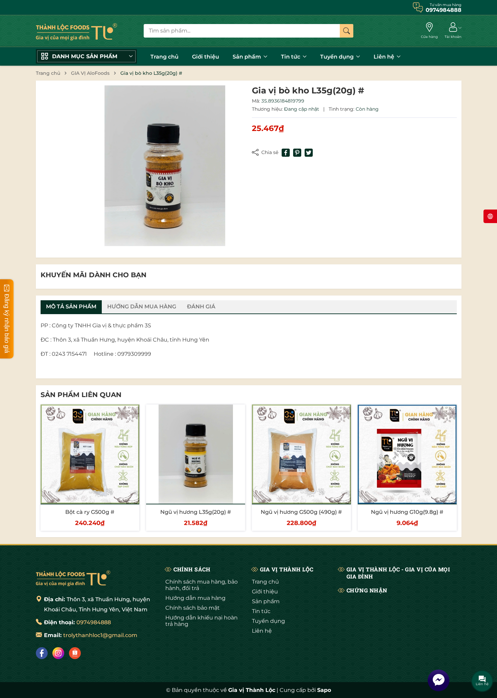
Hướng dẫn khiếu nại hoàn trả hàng (201, 620)
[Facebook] (42, 653)
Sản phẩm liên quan (81, 395)
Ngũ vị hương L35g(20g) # (195, 512)
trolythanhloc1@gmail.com (100, 635)
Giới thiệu (205, 56)
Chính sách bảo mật (192, 608)
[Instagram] (58, 653)
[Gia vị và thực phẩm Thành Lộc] (73, 577)
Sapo (324, 690)
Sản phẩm (247, 56)
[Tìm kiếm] (346, 31)
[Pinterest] (297, 153)
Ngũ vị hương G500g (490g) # (301, 512)
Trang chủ (164, 56)
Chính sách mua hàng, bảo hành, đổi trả (201, 585)
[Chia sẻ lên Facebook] (286, 153)
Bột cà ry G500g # (89, 512)
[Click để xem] (165, 165)
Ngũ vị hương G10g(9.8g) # (407, 512)
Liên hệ (385, 56)
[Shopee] (75, 653)
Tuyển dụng (337, 56)
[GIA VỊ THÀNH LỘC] (76, 31)
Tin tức (291, 56)
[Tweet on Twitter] (309, 153)
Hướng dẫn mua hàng (195, 598)
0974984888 (93, 622)
